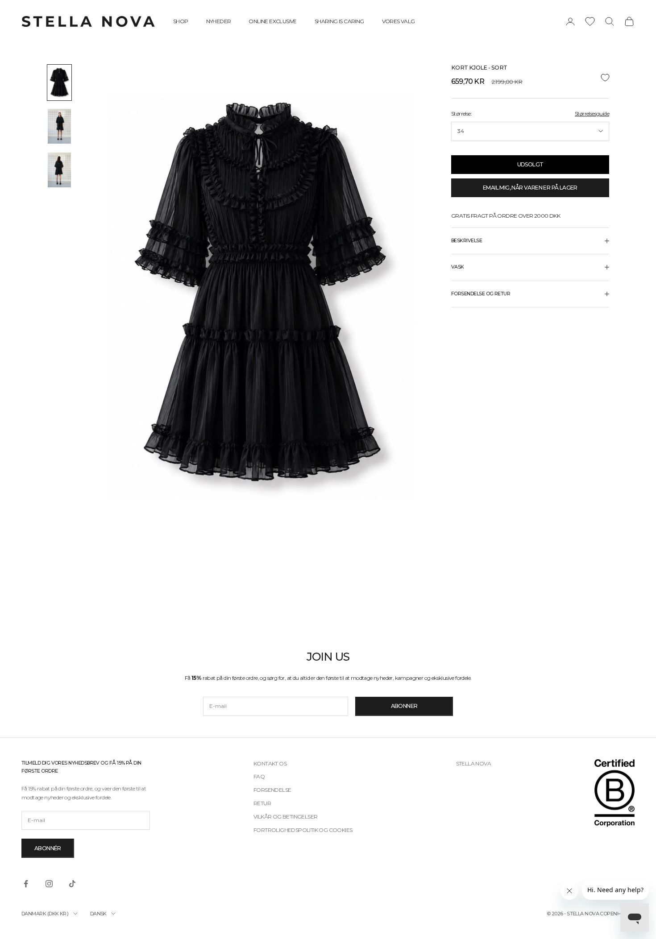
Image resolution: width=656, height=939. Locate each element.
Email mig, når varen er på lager (530, 187)
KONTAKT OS (269, 763)
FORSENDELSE (272, 789)
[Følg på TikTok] (72, 883)
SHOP (180, 21)
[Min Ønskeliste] (590, 21)
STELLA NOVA (473, 763)
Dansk (98, 913)
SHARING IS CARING (339, 21)
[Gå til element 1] (59, 82)
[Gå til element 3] (59, 170)
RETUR (262, 803)
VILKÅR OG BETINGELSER (285, 816)
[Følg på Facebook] (25, 883)
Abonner (404, 706)
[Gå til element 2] (59, 126)
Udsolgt (530, 164)
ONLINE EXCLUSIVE (272, 21)
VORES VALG (398, 21)
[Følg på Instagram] (49, 883)
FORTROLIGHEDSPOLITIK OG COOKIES (302, 830)
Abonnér (47, 848)
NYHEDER (218, 21)
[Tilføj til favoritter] (530, 78)
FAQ (259, 776)
